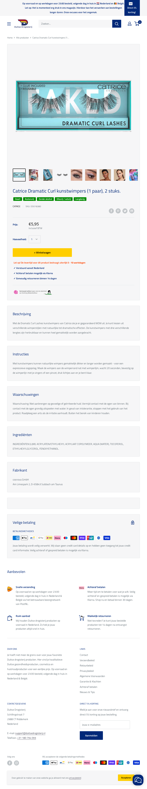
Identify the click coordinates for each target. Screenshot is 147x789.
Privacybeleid (87, 671)
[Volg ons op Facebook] (9, 762)
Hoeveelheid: (20, 239)
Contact (84, 655)
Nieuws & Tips (87, 692)
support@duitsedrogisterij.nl (30, 733)
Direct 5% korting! (131, 10)
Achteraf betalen (88, 687)
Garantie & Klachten (90, 681)
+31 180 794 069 (26, 738)
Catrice (16, 206)
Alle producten (22, 37)
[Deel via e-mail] (131, 211)
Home (10, 37)
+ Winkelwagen (42, 252)
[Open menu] (9, 23)
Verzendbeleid (87, 660)
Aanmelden (91, 735)
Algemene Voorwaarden (92, 676)
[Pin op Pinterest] (118, 211)
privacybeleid (75, 777)
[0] (137, 24)
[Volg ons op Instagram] (16, 762)
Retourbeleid (86, 665)
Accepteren (126, 777)
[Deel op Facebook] (111, 211)
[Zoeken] (116, 24)
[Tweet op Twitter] (124, 211)
